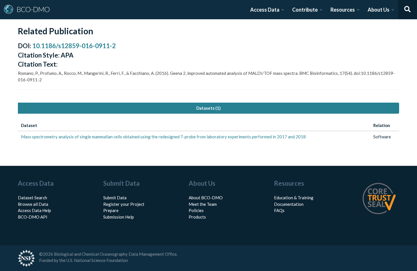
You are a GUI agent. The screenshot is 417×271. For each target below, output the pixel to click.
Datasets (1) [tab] (208, 108)
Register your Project (123, 204)
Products (197, 216)
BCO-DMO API (32, 216)
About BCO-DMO (206, 197)
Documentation (289, 204)
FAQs (279, 210)
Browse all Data (33, 204)
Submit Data (115, 197)
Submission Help (118, 216)
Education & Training (293, 197)
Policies (196, 210)
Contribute (305, 10)
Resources (342, 10)
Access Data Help (34, 210)
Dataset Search (32, 197)
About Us (378, 10)
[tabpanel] (208, 131)
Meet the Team (203, 204)
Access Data (264, 10)
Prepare (111, 210)
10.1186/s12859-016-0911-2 (74, 46)
